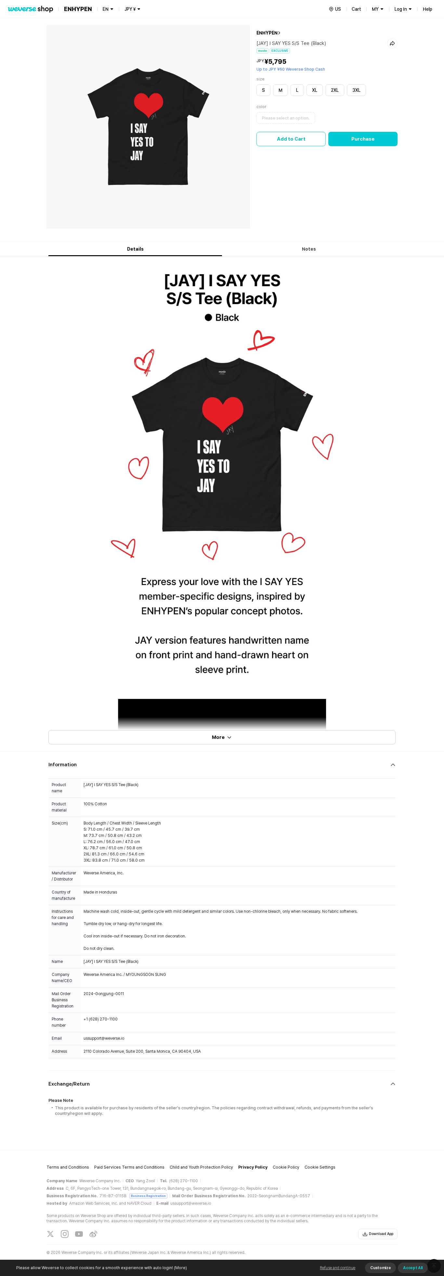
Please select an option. (285, 118)
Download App (381, 1234)
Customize (380, 1268)
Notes (309, 249)
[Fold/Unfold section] (222, 764)
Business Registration (148, 1196)
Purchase (362, 139)
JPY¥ (130, 9)
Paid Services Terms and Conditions (129, 1167)
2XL (335, 90)
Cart (356, 9)
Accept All (413, 1268)
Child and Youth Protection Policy (201, 1167)
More (218, 737)
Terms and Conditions (67, 1167)
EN (106, 9)
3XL (356, 90)
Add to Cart (291, 139)
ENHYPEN (267, 32)
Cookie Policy (286, 1167)
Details (135, 249)
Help (427, 9)
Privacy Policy (253, 1167)
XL (314, 90)
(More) (180, 1267)
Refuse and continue (337, 1268)
